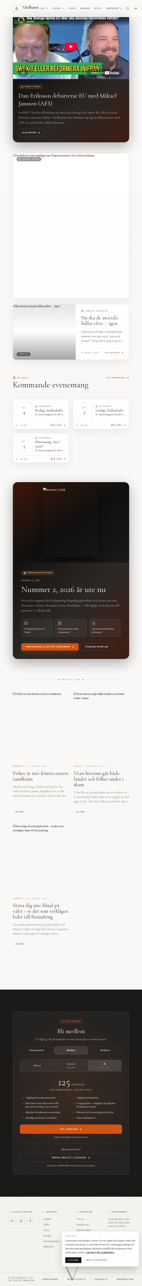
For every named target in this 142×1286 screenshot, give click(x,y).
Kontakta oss (83, 1224)
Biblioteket (48, 1246)
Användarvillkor (125, 1279)
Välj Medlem (69, 1129)
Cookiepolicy (101, 1279)
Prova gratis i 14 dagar (69, 1157)
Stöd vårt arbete (84, 1230)
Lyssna (57, 8)
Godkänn (73, 1260)
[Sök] (127, 8)
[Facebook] (30, 1220)
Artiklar (47, 1219)
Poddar (46, 1224)
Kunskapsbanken (51, 1241)
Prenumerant (36, 1050)
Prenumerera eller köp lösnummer (47, 647)
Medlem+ (105, 1050)
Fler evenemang (115, 378)
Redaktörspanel (50, 1279)
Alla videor (29, 132)
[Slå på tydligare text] (136, 8)
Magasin (85, 8)
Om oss (80, 1219)
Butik (98, 8)
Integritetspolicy (76, 1279)
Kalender (47, 1235)
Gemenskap (112, 8)
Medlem (71, 1050)
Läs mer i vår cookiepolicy (100, 1252)
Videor (46, 1230)
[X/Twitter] (12, 1220)
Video (72, 8)
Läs (43, 8)
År (104, 1065)
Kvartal (71, 1065)
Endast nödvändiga (97, 1260)
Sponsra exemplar (96, 647)
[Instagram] (21, 1220)
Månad (37, 1065)
